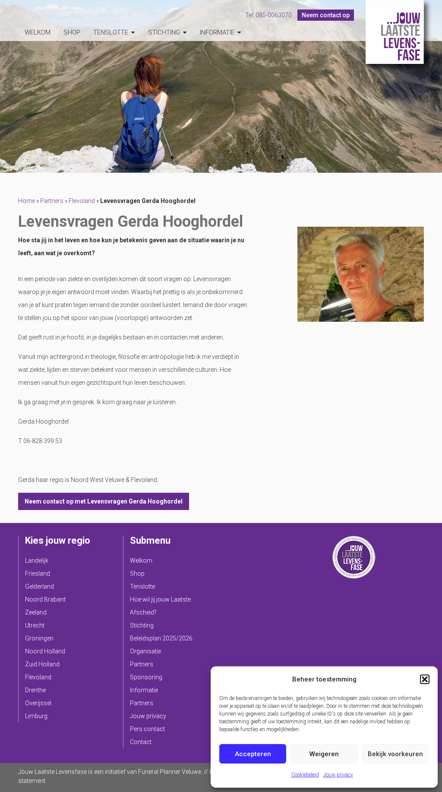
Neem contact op (326, 15)
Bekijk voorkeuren (395, 754)
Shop (71, 32)
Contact (141, 741)
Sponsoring (146, 677)
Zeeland (36, 612)
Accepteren (253, 754)
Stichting (164, 32)
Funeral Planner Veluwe (169, 771)
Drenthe (35, 690)
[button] (424, 679)
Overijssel (38, 703)
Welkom (38, 32)
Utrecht (34, 625)
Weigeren (324, 754)
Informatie (217, 32)
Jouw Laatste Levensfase (395, 32)
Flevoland (82, 200)
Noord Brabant (45, 599)
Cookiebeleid (305, 775)
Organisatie (145, 651)
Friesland (37, 573)
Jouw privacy (338, 775)
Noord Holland (45, 651)
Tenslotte (110, 32)
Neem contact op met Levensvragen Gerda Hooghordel (104, 501)
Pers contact (147, 728)
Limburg (36, 716)
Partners (51, 200)
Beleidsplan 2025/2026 (161, 638)
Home (26, 200)
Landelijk (36, 560)
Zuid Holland (42, 664)
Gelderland (39, 586)
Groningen (39, 638)
